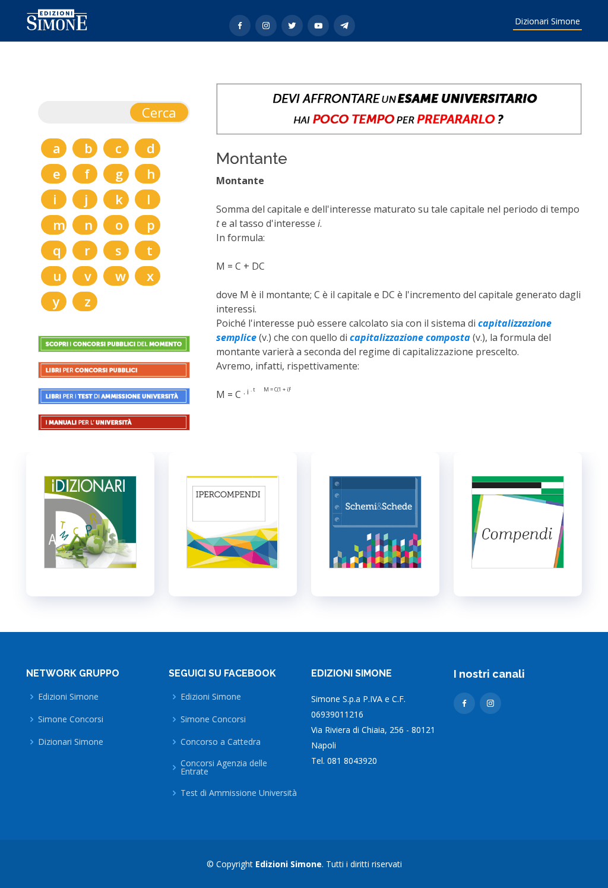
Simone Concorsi (70, 719)
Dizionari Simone (547, 21)
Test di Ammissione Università (238, 793)
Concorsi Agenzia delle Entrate (223, 767)
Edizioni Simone (68, 697)
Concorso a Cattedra (220, 742)
